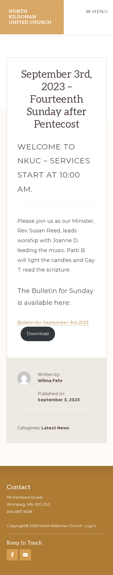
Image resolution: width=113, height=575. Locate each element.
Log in (90, 525)
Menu (100, 11)
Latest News (55, 428)
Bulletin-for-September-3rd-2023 (53, 322)
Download (38, 333)
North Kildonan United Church (30, 17)
